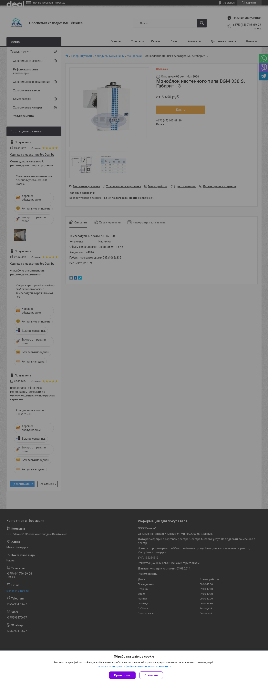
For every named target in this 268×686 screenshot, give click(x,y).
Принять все (122, 675)
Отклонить (151, 675)
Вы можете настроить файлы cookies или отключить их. (133, 666)
